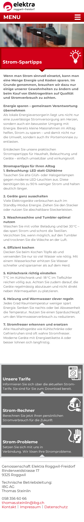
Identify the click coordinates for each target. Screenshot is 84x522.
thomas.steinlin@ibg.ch (23, 503)
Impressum (30, 507)
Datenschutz (56, 507)
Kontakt (9, 507)
